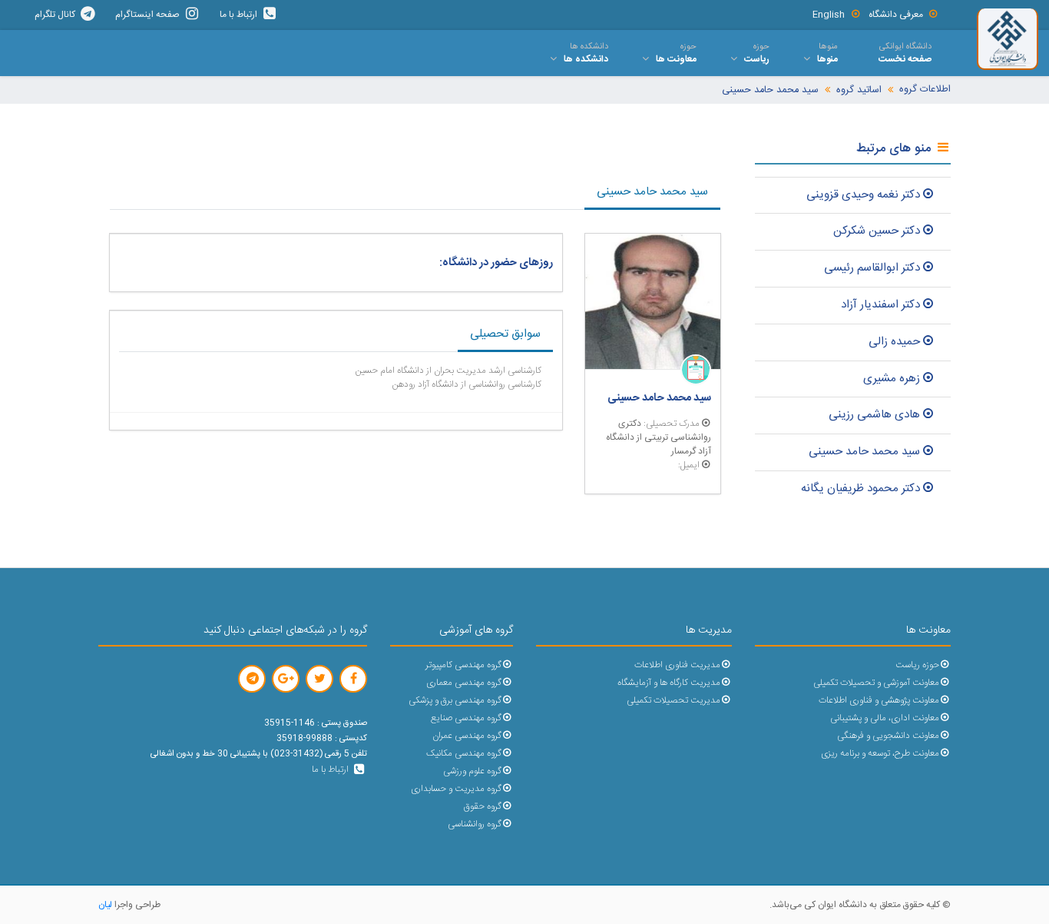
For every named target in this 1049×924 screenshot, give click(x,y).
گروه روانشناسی (474, 824)
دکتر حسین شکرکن (876, 231)
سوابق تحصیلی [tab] (505, 334)
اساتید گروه (859, 90)
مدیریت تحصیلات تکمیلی (673, 700)
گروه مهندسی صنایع (466, 718)
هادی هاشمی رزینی (874, 414)
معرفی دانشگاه (896, 14)
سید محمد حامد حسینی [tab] (652, 191)
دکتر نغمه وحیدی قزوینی (863, 194)
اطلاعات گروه (925, 89)
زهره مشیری (891, 378)
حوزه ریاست (917, 665)
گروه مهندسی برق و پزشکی (455, 700)
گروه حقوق (482, 806)
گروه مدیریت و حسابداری (456, 789)
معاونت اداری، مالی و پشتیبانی (884, 718)
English (828, 14)
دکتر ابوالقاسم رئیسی (872, 268)
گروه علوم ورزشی (472, 771)
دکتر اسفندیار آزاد (880, 304)
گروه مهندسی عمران (466, 736)
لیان (105, 904)
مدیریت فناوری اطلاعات (677, 665)
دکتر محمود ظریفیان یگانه (860, 488)
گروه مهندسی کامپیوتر (463, 665)
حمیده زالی (894, 341)
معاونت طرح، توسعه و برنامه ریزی (880, 753)
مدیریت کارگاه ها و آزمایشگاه (668, 683)
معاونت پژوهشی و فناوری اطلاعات (879, 700)
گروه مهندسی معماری (463, 683)
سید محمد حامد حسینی (770, 90)
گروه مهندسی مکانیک (463, 753)
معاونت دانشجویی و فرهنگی (888, 736)
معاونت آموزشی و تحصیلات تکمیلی (876, 683)
